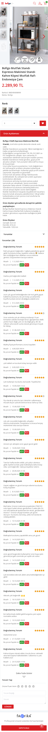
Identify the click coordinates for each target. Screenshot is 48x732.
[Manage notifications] (42, 726)
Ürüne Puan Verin (9, 686)
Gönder (7, 706)
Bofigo (10, 95)
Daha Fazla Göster (24, 673)
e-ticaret (18, 721)
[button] (44, 35)
